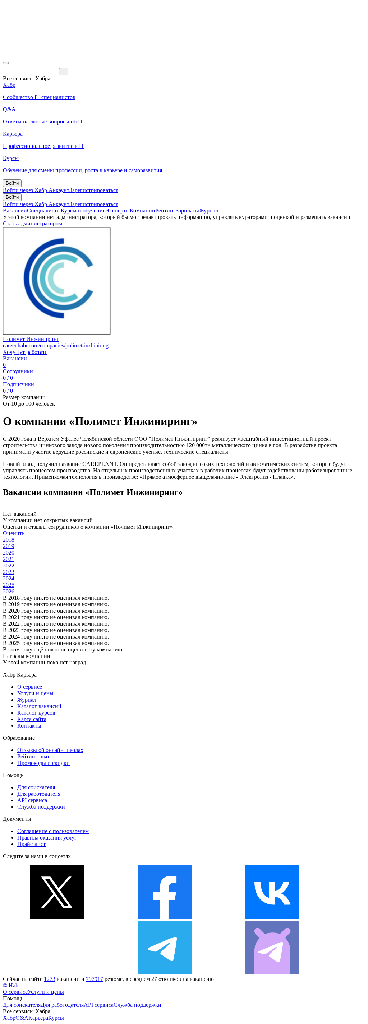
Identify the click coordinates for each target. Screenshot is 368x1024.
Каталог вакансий (39, 706)
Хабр (9, 1018)
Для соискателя (36, 787)
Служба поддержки (41, 807)
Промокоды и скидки (43, 763)
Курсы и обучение (83, 210)
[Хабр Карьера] (31, 71)
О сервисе (29, 687)
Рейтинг (165, 210)
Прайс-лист (31, 844)
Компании (142, 210)
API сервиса (32, 800)
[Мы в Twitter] (57, 917)
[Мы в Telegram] (164, 972)
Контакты (29, 726)
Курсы (56, 1018)
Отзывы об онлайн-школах (50, 750)
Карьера (38, 1018)
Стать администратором (32, 223)
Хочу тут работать (25, 352)
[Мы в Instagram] (57, 972)
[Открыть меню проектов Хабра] (6, 63)
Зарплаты (187, 210)
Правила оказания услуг (47, 837)
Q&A (21, 1018)
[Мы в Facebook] (164, 917)
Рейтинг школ (34, 756)
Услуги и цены (35, 693)
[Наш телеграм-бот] (272, 972)
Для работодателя (38, 794)
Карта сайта (31, 719)
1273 (49, 979)
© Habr (11, 985)
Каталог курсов (36, 713)
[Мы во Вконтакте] (272, 917)
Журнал (208, 210)
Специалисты (44, 210)
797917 (94, 979)
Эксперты (117, 210)
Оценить (13, 533)
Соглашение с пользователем (53, 831)
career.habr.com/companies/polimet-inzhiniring (56, 345)
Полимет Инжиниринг (31, 339)
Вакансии (15, 210)
